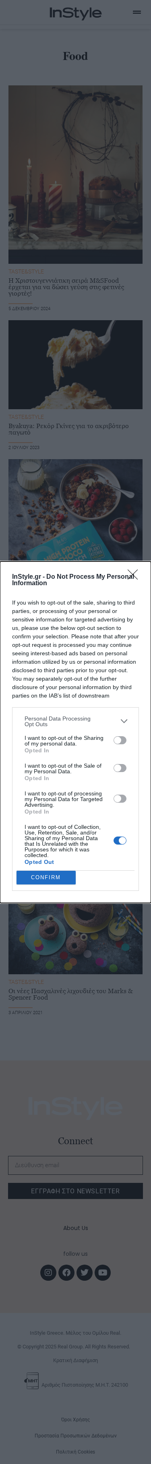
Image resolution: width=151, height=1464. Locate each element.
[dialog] (75, 732)
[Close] (135, 577)
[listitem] (75, 721)
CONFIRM (46, 877)
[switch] (120, 740)
